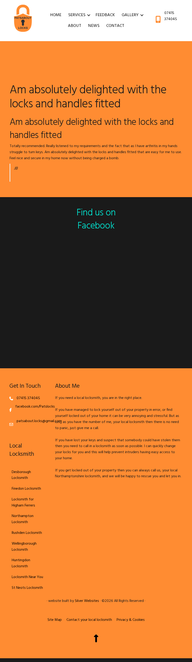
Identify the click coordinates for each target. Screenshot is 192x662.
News (94, 25)
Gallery (130, 15)
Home (55, 15)
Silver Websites (87, 601)
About (74, 25)
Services (76, 15)
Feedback (105, 15)
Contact (115, 25)
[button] (88, 15)
